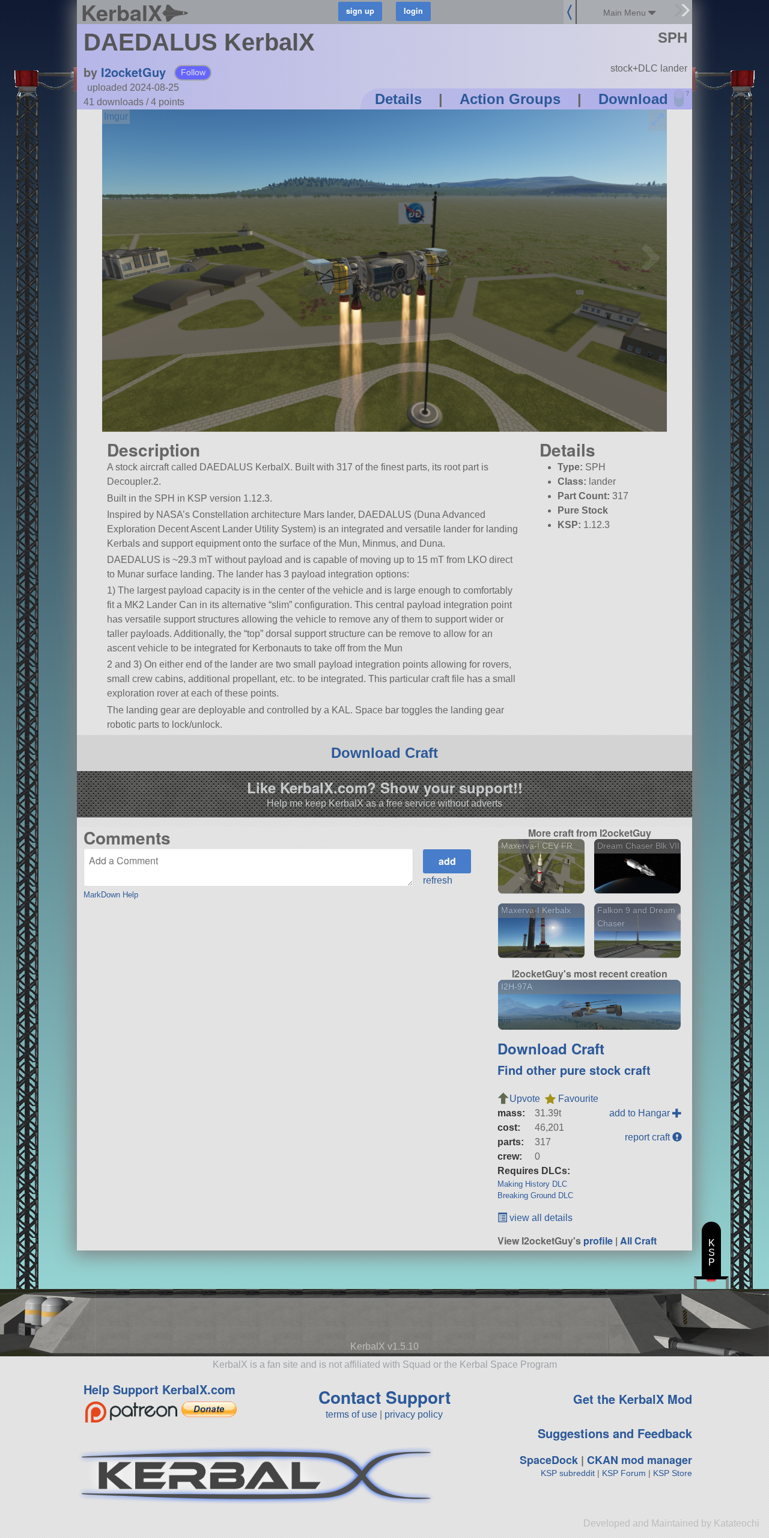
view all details (540, 1218)
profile (598, 1240)
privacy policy (413, 1414)
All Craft (638, 1240)
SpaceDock (549, 1460)
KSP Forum (624, 1473)
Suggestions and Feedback (615, 1433)
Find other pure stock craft (574, 1069)
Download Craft (384, 753)
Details (398, 99)
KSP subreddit (568, 1473)
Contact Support (384, 1397)
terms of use (351, 1414)
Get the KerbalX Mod (632, 1398)
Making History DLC (532, 1184)
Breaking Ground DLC (535, 1195)
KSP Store (672, 1473)
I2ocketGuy (133, 72)
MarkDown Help (111, 894)
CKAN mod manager (639, 1460)
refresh (437, 880)
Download (633, 99)
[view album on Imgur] (116, 116)
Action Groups (510, 99)
